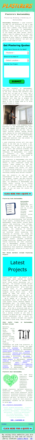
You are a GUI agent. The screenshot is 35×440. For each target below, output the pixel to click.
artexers (16, 357)
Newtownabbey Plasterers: (11, 22)
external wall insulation (21, 352)
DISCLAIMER (30, 11)
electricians (16, 354)
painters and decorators (11, 349)
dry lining (26, 356)
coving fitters (7, 351)
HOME (17, 11)
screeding (15, 348)
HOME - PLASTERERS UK (17, 420)
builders (27, 351)
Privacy (31, 424)
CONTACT (24, 11)
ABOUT (20, 11)
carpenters (26, 360)
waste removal (21, 362)
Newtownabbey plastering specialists (25, 203)
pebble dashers (8, 359)
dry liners (6, 356)
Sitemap (4, 424)
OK (31, 439)
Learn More (22, 439)
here (10, 402)
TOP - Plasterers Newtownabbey (12, 404)
